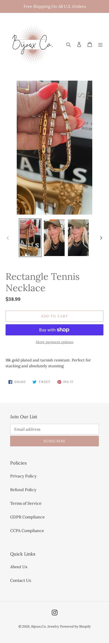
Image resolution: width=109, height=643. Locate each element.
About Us (18, 566)
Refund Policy (23, 489)
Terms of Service (26, 503)
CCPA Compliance (27, 530)
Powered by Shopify (75, 626)
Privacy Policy (23, 475)
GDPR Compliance (27, 516)
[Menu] (100, 44)
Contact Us (20, 580)
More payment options (54, 342)
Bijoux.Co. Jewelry (45, 626)
